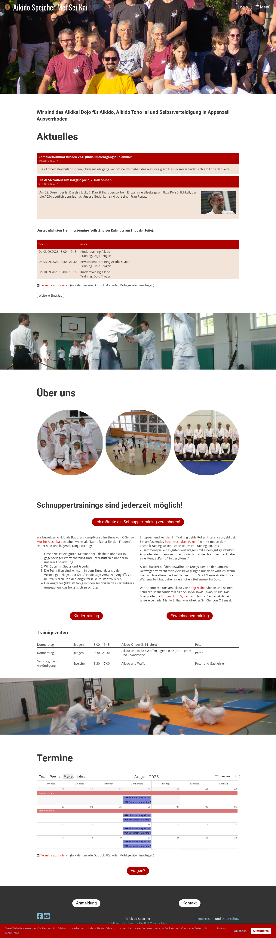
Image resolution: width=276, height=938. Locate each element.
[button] (236, 776)
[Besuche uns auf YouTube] (47, 917)
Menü (264, 7)
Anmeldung (86, 903)
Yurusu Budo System (175, 596)
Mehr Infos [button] (12, 933)
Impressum (206, 919)
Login (243, 7)
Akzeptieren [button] (261, 931)
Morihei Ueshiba (48, 542)
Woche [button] (55, 776)
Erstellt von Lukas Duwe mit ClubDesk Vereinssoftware (138, 923)
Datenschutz (230, 919)
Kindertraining (86, 615)
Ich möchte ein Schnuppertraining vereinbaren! (138, 522)
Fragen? (138, 870)
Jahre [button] (81, 776)
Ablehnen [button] (240, 931)
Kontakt (189, 903)
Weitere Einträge (50, 295)
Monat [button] (68, 777)
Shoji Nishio (197, 588)
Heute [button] (226, 776)
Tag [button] (41, 776)
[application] (139, 812)
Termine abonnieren (54, 285)
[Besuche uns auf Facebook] (40, 917)
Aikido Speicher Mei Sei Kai (50, 7)
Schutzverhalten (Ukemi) (182, 542)
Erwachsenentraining (189, 615)
